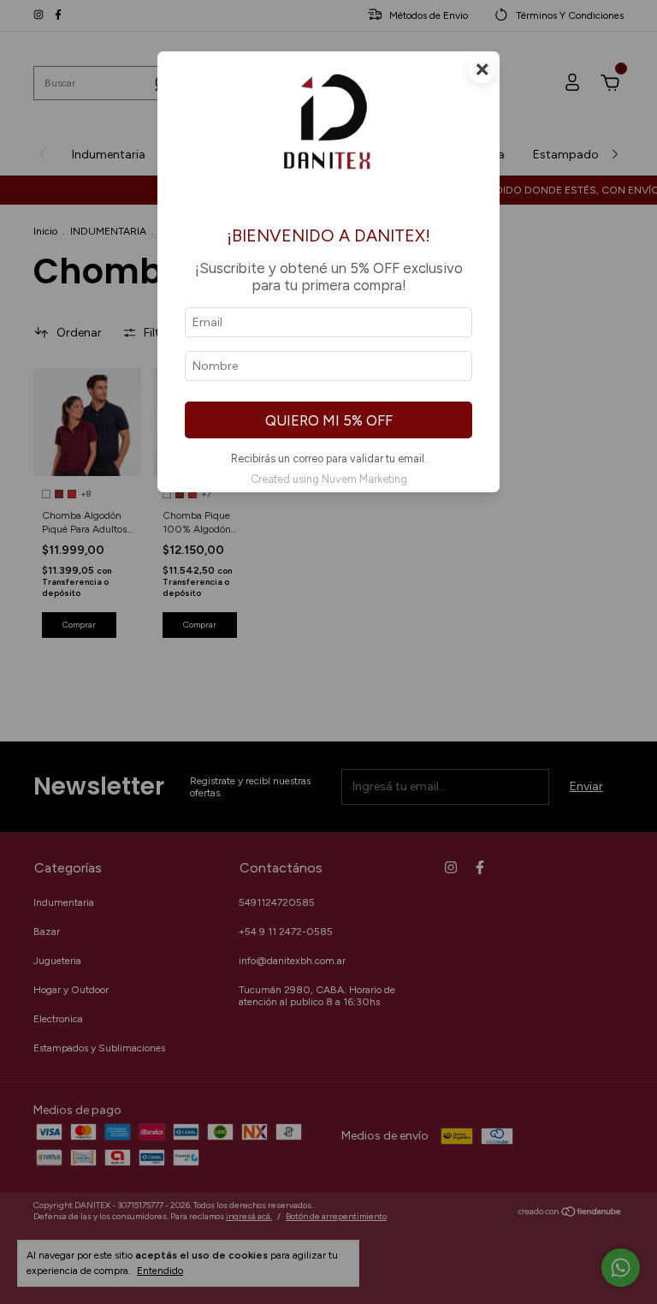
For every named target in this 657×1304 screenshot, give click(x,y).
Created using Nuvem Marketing (329, 479)
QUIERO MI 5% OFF (329, 420)
